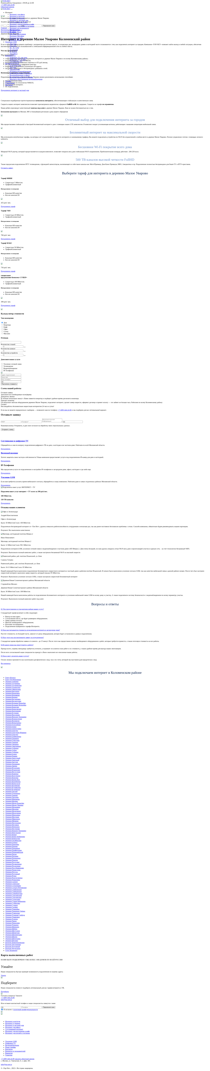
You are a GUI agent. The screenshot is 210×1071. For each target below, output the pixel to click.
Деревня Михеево (12, 809)
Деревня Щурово (11, 941)
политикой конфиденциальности (25, 1009)
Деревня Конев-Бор (12, 780)
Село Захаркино (11, 950)
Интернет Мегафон (17, 36)
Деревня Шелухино (12, 931)
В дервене (13, 52)
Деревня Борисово (12, 707)
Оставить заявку (7, 168)
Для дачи (13, 46)
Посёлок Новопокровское (14, 943)
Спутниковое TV (16, 61)
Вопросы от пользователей (15, 1051)
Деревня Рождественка (13, 878)
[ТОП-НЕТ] (5, 1)
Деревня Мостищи (12, 817)
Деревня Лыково (11, 795)
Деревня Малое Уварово (14, 805)
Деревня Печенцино (12, 858)
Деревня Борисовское (13, 709)
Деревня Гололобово (13, 725)
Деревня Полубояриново (14, 868)
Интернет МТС (15, 40)
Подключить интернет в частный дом (15, 90)
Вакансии (9, 1053)
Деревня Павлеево (12, 844)
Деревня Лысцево (12, 797)
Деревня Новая (11, 835)
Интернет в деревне (17, 18)
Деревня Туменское (12, 913)
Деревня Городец (11, 731)
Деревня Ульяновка (12, 917)
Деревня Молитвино (13, 811)
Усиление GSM (8, 477)
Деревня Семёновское (13, 890)
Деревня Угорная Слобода (15, 915)
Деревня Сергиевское (13, 897)
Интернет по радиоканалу (19, 28)
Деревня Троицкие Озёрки (15, 911)
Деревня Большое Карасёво (15, 703)
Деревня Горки (10, 727)
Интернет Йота (15, 32)
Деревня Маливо (11, 801)
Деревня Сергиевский (13, 895)
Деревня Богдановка (12, 699)
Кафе (5, 327)
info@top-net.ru (6, 1064)
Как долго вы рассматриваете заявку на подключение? (22, 637)
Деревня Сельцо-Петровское (16, 888)
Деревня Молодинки (13, 813)
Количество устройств (9, 353)
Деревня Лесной (11, 791)
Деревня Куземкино (12, 789)
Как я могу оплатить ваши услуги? (15, 656)
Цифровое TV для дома (18, 58)
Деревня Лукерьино (12, 793)
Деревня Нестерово (12, 829)
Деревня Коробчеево (13, 782)
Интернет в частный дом (19, 20)
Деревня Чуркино (11, 925)
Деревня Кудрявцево (13, 787)
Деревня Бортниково (13, 711)
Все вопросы (5, 663)
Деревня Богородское (13, 701)
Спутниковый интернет (18, 22)
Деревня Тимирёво (12, 909)
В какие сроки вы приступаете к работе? (17, 645)
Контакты (9, 1049)
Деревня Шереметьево (13, 935)
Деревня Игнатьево (12, 768)
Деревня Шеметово (12, 933)
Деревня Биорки (11, 697)
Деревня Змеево (11, 766)
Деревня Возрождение (13, 719)
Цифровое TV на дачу (18, 60)
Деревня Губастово (12, 740)
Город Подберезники (13, 680)
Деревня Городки (11, 734)
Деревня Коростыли (12, 784)
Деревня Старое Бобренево (15, 901)
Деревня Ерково (11, 756)
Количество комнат (8, 349)
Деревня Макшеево (12, 799)
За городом (14, 50)
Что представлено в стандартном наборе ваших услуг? (22, 609)
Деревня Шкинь (11, 937)
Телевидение (8, 366)
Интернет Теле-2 (16, 30)
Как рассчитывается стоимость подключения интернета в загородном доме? (30, 630)
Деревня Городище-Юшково (15, 733)
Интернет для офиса (17, 14)
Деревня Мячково (11, 821)
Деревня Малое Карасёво (14, 803)
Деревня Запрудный (12, 758)
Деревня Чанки (11, 921)
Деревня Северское (12, 884)
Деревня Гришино (12, 738)
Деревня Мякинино (12, 819)
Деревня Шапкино (12, 927)
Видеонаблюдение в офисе (20, 75)
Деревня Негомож (12, 825)
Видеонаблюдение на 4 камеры (21, 77)
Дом (5, 323)
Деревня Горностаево (13, 729)
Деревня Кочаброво (12, 786)
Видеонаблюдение (10, 368)
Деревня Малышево (12, 807)
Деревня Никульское (13, 833)
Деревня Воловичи (12, 721)
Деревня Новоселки (12, 839)
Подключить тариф (8, 206)
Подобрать (5, 991)
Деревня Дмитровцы (13, 746)
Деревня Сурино (11, 905)
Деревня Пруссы (11, 872)
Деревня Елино (11, 754)
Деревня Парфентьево (13, 850)
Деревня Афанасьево (13, 689)
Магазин (7, 334)
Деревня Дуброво (11, 752)
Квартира (7, 325)
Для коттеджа (15, 69)
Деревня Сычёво (11, 907)
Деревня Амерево (11, 681)
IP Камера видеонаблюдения (20, 71)
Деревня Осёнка (11, 842)
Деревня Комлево (11, 778)
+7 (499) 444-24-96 (8, 5)
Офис (6, 329)
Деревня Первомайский (14, 852)
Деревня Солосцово (12, 899)
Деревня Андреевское (13, 685)
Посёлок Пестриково (13, 944)
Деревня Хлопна (11, 919)
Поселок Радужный (12, 946)
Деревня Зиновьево (12, 764)
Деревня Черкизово (12, 923)
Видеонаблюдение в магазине (21, 73)
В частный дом (15, 65)
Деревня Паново (11, 846)
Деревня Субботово (12, 903)
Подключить (5, 449)
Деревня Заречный (12, 760)
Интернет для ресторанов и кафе (22, 24)
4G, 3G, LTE (14, 48)
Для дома (13, 44)
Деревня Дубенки (11, 748)
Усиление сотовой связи (13, 364)
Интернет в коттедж (17, 16)
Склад (6, 331)
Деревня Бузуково (12, 713)
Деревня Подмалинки (13, 864)
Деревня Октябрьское (13, 840)
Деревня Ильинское (12, 770)
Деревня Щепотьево (12, 939)
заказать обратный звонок (24, 1059)
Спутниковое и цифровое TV (14, 441)
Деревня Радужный (12, 874)
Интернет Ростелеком (18, 34)
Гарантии (8, 1055)
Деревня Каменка (11, 774)
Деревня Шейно (11, 929)
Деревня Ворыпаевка (13, 723)
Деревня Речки (10, 876)
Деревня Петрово (11, 856)
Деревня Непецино (12, 827)
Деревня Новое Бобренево (15, 837)
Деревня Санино (11, 882)
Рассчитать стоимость (9, 384)
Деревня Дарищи (11, 742)
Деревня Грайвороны (13, 736)
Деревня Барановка (12, 693)
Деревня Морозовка (12, 815)
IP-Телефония (9, 371)
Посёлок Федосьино (12, 948)
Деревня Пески (11, 854)
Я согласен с (20, 1009)
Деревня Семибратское (13, 893)
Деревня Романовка (12, 880)
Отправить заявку (8, 429)
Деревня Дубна (11, 750)
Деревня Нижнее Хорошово (15, 831)
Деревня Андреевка (12, 683)
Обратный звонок (7, 7)
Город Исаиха (10, 678)
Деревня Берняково (12, 695)
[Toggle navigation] (12, 9)
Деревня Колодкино (12, 776)
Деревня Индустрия (12, 772)
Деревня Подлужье (12, 862)
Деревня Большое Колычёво (15, 705)
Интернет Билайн (16, 38)
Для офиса (13, 54)
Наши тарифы (10, 1047)
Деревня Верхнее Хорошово (15, 717)
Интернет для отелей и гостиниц (22, 26)
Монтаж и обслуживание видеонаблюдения (26, 79)
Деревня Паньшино (12, 848)
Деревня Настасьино (13, 823)
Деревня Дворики (12, 744)
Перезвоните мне (48, 1007)
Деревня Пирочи (11, 860)
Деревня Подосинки (12, 866)
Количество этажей (8, 344)
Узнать (3, 975)
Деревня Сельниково (13, 886)
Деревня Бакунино (12, 691)
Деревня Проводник (12, 870)
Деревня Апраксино (12, 687)
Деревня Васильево (12, 715)
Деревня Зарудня (11, 762)
